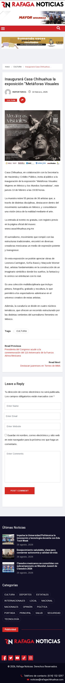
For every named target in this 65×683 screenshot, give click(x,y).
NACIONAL (47, 600)
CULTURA (17, 67)
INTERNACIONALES (14, 600)
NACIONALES (11, 607)
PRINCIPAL (25, 613)
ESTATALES (42, 594)
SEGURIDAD (53, 613)
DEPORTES (25, 594)
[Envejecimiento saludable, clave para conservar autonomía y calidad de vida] (8, 554)
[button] (3, 29)
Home (7, 67)
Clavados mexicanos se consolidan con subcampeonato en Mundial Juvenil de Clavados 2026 (37, 566)
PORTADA (9, 613)
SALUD (39, 613)
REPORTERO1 (19, 92)
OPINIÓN (27, 607)
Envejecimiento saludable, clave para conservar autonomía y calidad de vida (37, 551)
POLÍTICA (42, 607)
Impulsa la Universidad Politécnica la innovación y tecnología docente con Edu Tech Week (38, 538)
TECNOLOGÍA (11, 619)
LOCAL (33, 600)
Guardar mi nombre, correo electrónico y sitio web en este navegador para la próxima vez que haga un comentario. (32, 439)
